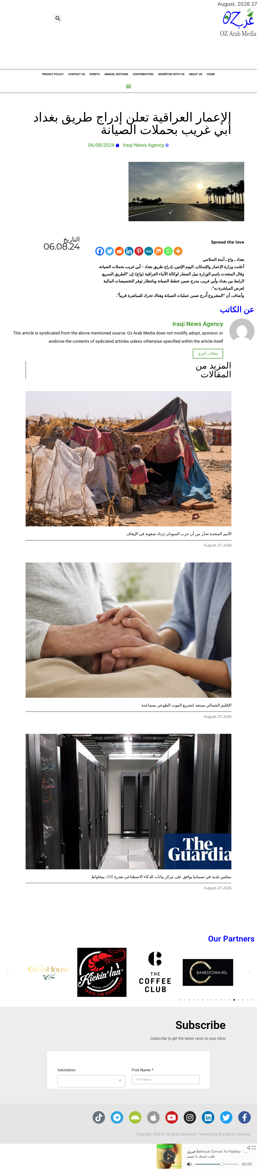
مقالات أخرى (208, 353)
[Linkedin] (129, 251)
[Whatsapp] (168, 251)
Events (95, 74)
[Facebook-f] (244, 1117)
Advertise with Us (171, 74)
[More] (178, 251)
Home (211, 74)
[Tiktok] (99, 1117)
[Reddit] (119, 251)
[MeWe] (148, 251)
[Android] (135, 1117)
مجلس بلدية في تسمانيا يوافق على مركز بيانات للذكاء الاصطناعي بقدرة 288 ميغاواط (161, 876)
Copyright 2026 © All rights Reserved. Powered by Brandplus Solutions (193, 1134)
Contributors (143, 74)
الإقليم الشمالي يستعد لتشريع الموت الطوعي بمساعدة (186, 705)
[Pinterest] (139, 251)
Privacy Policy (53, 74)
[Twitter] (109, 251)
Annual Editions (116, 74)
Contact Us (76, 74)
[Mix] (158, 251)
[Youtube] (171, 1117)
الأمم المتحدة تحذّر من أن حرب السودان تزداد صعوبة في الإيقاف (178, 533)
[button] (57, 18)
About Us (195, 74)
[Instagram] (190, 1117)
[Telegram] (117, 1117)
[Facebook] (99, 251)
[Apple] (153, 1117)
